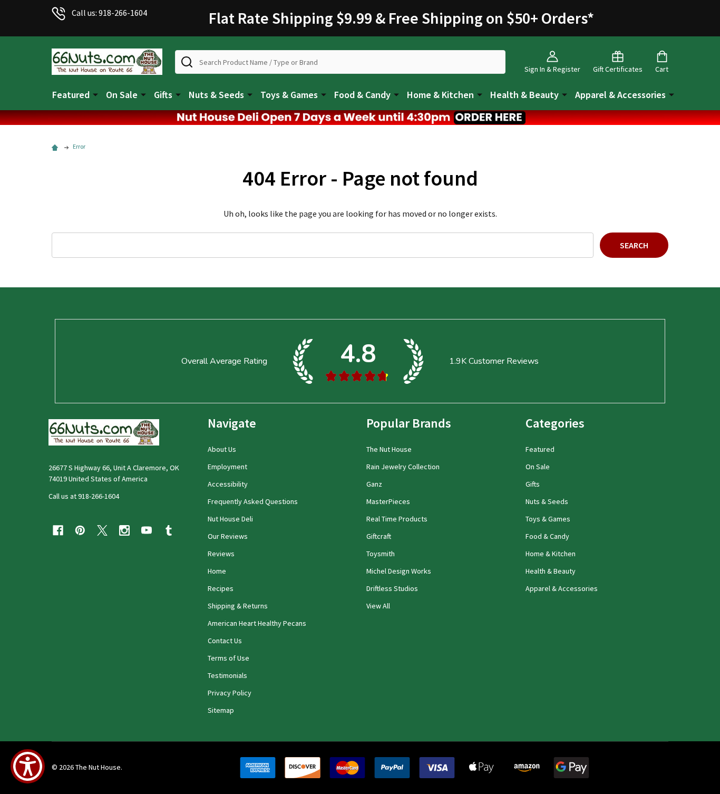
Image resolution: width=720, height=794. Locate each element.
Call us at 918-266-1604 (83, 496)
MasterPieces (388, 501)
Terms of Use (228, 658)
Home (217, 571)
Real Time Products (396, 519)
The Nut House (389, 449)
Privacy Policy (229, 693)
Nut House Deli (230, 519)
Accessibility (228, 484)
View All (378, 606)
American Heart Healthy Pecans (257, 623)
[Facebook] (57, 530)
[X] (102, 530)
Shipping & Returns (238, 606)
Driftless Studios (392, 588)
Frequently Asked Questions (253, 501)
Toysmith (380, 553)
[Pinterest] (80, 530)
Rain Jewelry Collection (403, 466)
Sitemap (221, 710)
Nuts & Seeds (216, 95)
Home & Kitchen (440, 95)
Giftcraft (378, 536)
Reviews (221, 553)
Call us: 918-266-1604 (109, 12)
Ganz (374, 484)
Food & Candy (362, 95)
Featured (71, 95)
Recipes (220, 588)
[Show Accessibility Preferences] (28, 766)
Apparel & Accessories (620, 95)
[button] (360, 117)
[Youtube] (146, 530)
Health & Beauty (524, 95)
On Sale (122, 95)
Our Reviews (228, 536)
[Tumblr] (168, 530)
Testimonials (227, 675)
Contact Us (225, 640)
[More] (95, 94)
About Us (222, 449)
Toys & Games (289, 95)
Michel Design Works (398, 571)
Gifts (163, 95)
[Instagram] (124, 530)
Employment (227, 466)
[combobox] (340, 62)
